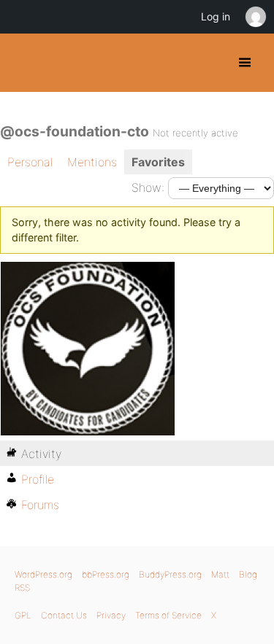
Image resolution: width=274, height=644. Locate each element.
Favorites (158, 162)
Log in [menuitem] (215, 16)
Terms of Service (168, 615)
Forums (40, 504)
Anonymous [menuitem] (255, 17)
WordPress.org (43, 574)
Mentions (92, 162)
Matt (220, 574)
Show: (148, 187)
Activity (41, 453)
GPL (23, 615)
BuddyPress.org (23, 63)
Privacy (111, 615)
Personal (30, 162)
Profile (37, 479)
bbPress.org (105, 574)
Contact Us (64, 615)
